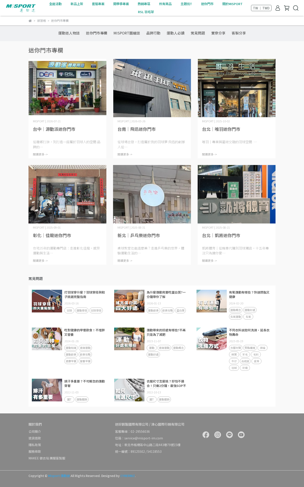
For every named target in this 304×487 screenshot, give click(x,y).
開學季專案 (121, 4)
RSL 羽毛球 (146, 12)
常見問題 (198, 33)
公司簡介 (34, 431)
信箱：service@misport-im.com (139, 438)
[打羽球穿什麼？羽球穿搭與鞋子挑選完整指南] (47, 301)
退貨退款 (34, 438)
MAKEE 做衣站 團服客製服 (46, 458)
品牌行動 (153, 33)
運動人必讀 (175, 33)
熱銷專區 (144, 4)
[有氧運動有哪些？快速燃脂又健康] (212, 301)
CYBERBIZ (127, 475)
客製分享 (239, 33)
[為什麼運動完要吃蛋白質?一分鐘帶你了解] (129, 301)
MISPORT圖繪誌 (126, 33)
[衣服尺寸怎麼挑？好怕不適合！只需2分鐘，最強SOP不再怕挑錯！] (129, 390)
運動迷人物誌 (69, 33)
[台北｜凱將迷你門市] (237, 194)
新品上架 (77, 4)
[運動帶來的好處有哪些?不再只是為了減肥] (129, 339)
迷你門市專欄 (96, 33)
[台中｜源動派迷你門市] (67, 88)
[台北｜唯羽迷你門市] (237, 88)
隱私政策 (34, 445)
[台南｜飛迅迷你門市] (152, 88)
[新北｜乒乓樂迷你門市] (152, 194)
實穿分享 (218, 33)
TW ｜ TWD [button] (261, 8)
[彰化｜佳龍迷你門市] (67, 194)
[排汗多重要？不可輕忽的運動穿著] (47, 390)
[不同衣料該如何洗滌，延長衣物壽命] (212, 339)
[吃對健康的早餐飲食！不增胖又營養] (47, 339)
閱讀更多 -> (40, 154)
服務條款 (34, 451)
